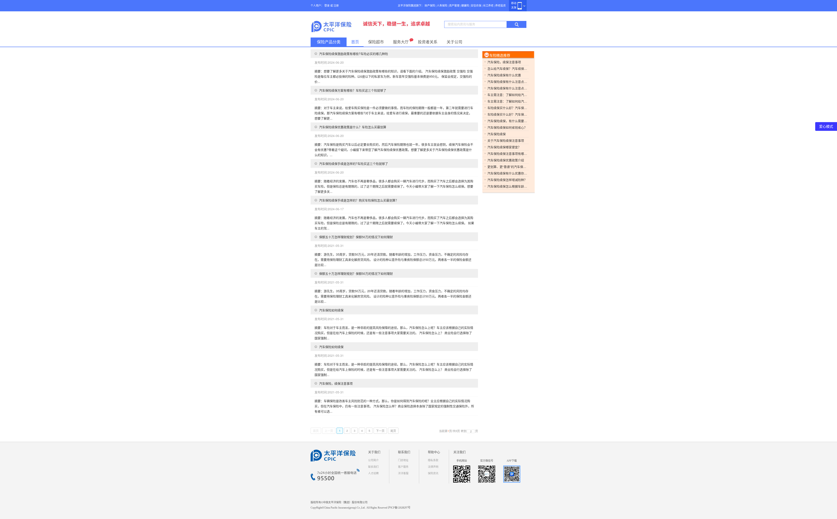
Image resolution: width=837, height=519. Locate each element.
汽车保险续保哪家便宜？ (504, 147)
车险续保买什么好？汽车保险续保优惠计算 (508, 108)
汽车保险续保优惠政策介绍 (505, 160)
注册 (336, 5)
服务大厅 (401, 42)
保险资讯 (433, 473)
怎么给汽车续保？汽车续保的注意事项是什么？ (508, 68)
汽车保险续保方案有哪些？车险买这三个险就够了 (352, 90)
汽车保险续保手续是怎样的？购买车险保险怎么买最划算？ (358, 200)
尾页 (393, 431)
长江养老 (488, 5)
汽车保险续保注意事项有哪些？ (508, 153)
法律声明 (433, 466)
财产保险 (430, 5)
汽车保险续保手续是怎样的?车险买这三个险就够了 (353, 163)
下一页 (380, 431)
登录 (327, 5)
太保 (513, 7)
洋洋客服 (403, 473)
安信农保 (476, 5)
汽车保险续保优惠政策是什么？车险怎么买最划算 (352, 127)
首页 (355, 42)
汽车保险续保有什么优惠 (504, 75)
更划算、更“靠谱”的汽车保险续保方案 (508, 166)
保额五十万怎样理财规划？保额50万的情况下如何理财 (356, 237)
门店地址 (403, 460)
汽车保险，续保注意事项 (336, 383)
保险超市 (376, 42)
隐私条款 (433, 460)
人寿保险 (442, 5)
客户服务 (403, 466)
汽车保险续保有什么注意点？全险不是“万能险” (508, 81)
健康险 (465, 5)
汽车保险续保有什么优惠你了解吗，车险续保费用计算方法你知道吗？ (508, 173)
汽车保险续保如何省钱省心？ (507, 127)
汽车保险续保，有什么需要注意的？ (508, 121)
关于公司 (454, 42)
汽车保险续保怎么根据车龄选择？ (508, 186)
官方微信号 (486, 460)
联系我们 (373, 466)
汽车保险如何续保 (331, 310)
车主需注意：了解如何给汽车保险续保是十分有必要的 (508, 94)
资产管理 (454, 5)
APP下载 (512, 460)
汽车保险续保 (496, 134)
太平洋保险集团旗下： (411, 5)
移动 (513, 3)
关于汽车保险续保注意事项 (505, 140)
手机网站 (461, 460)
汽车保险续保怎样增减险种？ (507, 180)
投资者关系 (427, 42)
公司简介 (373, 460)
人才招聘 (373, 473)
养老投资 (500, 5)
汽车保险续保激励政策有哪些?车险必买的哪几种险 (353, 53)
